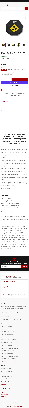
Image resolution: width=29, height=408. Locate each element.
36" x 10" (10, 69)
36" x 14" (4, 69)
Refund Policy (5, 394)
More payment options (14, 85)
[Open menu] (2, 4)
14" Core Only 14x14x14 (13, 72)
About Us (4, 396)
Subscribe (24, 266)
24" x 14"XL (16, 69)
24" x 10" (23, 69)
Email (7, 277)
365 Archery (3, 49)
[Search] (26, 8)
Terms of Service (6, 391)
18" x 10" (4, 72)
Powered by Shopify (19, 406)
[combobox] (14, 8)
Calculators (24, 282)
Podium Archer (12, 406)
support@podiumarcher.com (15, 277)
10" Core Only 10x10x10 (7, 74)
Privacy (4, 392)
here (6, 289)
